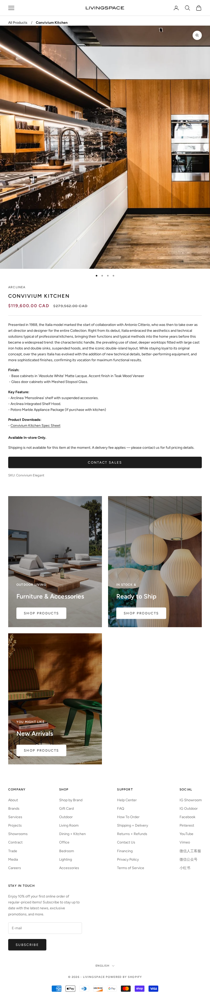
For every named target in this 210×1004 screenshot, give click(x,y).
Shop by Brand (70, 800)
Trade (12, 851)
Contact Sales (105, 462)
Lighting (65, 859)
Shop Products (41, 613)
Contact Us (126, 842)
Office (64, 842)
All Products (17, 22)
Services (15, 817)
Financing (125, 851)
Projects (15, 825)
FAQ (120, 808)
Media (13, 859)
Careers (14, 868)
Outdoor (66, 817)
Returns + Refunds (132, 834)
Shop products (141, 613)
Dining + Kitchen (72, 834)
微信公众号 (188, 859)
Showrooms (18, 834)
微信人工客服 (190, 851)
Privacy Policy (128, 859)
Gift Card (66, 808)
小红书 (185, 868)
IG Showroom (191, 800)
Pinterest (187, 825)
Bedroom (66, 851)
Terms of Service (130, 868)
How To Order (128, 817)
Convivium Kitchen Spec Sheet (35, 425)
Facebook (187, 817)
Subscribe (27, 945)
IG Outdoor (189, 808)
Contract (15, 842)
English (103, 965)
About (13, 800)
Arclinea (17, 287)
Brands (13, 808)
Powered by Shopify (124, 977)
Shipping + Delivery (132, 825)
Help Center (127, 800)
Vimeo (185, 842)
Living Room (69, 825)
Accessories (69, 868)
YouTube (186, 834)
